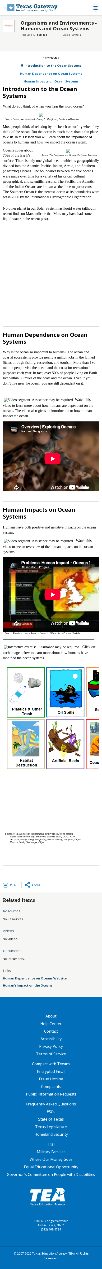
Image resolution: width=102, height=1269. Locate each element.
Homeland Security (51, 1134)
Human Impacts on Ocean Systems (51, 81)
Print (14, 884)
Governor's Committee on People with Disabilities (51, 1174)
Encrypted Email (51, 1071)
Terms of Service (51, 1054)
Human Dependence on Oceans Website (35, 978)
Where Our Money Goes (51, 1159)
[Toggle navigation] (95, 8)
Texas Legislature (51, 1126)
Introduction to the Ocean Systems (52, 65)
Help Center (51, 1023)
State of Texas (51, 1119)
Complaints (51, 1086)
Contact (51, 1031)
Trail (51, 1144)
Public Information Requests (51, 1094)
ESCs (51, 1111)
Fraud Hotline (51, 1079)
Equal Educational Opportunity (51, 1166)
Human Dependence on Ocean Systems (51, 73)
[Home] (30, 7)
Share (36, 884)
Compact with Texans (51, 1063)
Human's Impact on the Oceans (27, 985)
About (51, 1016)
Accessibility (51, 1038)
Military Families (51, 1151)
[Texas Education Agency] (47, 1196)
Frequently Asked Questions (51, 1104)
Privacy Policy (51, 1046)
